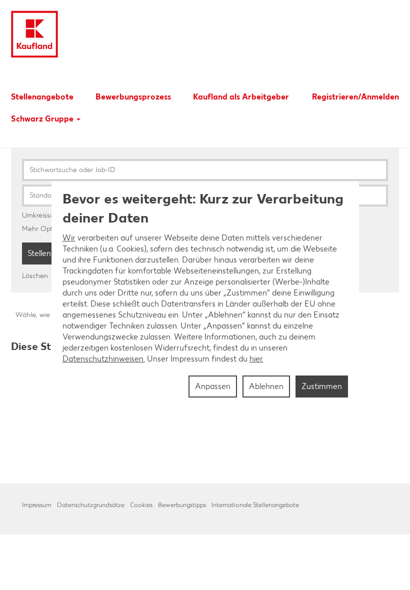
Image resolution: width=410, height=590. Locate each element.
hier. (257, 359)
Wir (69, 237)
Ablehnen (266, 386)
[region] (205, 295)
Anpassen (212, 386)
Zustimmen (322, 386)
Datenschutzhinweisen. (103, 359)
